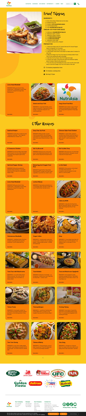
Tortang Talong (63, 307)
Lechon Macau (37, 182)
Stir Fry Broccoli (38, 148)
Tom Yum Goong (12, 342)
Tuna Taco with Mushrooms (16, 271)
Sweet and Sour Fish (39, 103)
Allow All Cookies (53, 413)
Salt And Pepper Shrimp (14, 165)
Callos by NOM (63, 201)
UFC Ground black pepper (58, 24)
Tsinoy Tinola (11, 307)
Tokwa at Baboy (38, 342)
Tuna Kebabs (37, 271)
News (62, 3)
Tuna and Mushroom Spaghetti (68, 271)
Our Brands (35, 3)
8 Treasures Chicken (13, 148)
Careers (57, 3)
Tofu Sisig (62, 342)
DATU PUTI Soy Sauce (55, 37)
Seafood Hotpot (12, 130)
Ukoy (60, 236)
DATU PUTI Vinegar (54, 38)
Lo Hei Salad (63, 165)
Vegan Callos (37, 236)
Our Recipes (28, 3)
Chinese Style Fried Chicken (68, 130)
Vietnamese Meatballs (14, 236)
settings (43, 414)
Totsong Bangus (38, 307)
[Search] (75, 4)
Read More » (10, 114)
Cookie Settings (73, 413)
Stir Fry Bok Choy (64, 148)
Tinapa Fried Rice (64, 378)
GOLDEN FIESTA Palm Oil (56, 27)
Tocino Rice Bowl (12, 378)
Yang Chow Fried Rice (66, 103)
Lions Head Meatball (13, 85)
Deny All (63, 413)
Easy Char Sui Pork (39, 130)
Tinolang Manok (38, 378)
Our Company (42, 3)
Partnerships (50, 3)
